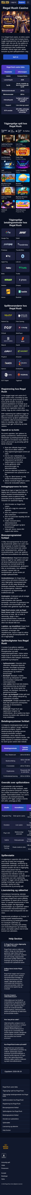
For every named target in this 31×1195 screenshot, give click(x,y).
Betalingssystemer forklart (10, 1115)
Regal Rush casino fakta (10, 1087)
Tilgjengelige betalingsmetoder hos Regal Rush (15, 1095)
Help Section (7, 1130)
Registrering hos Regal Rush (11, 1103)
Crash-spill (20, 131)
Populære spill (4, 131)
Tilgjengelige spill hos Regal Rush (13, 1091)
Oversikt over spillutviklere (11, 1119)
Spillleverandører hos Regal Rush (13, 1100)
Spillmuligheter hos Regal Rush (12, 1111)
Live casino (12, 131)
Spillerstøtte (6, 1122)
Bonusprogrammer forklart (11, 1107)
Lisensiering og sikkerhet (10, 1126)
